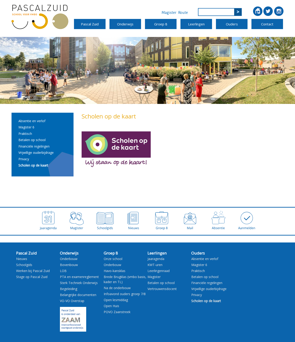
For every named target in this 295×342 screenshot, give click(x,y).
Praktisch (25, 133)
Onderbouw (68, 259)
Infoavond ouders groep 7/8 (125, 294)
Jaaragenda (156, 259)
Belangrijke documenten (78, 295)
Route (183, 13)
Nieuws (21, 259)
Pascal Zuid (90, 24)
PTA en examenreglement (79, 277)
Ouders (232, 24)
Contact (267, 24)
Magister (169, 13)
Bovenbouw (69, 265)
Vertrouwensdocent (162, 289)
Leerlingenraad (159, 271)
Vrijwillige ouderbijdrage (36, 152)
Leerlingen (196, 24)
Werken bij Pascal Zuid (33, 271)
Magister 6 (26, 127)
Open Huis (111, 306)
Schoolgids (24, 265)
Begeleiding (68, 289)
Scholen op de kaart (33, 165)
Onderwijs (125, 24)
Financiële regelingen (34, 146)
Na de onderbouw (117, 288)
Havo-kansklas (114, 271)
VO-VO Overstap (72, 301)
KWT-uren (155, 265)
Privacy (23, 159)
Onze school (113, 259)
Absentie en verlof (31, 121)
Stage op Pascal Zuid (31, 277)
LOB (63, 271)
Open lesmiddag (116, 300)
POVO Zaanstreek (117, 312)
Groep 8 (160, 24)
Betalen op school (32, 140)
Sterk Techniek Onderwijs (79, 283)
